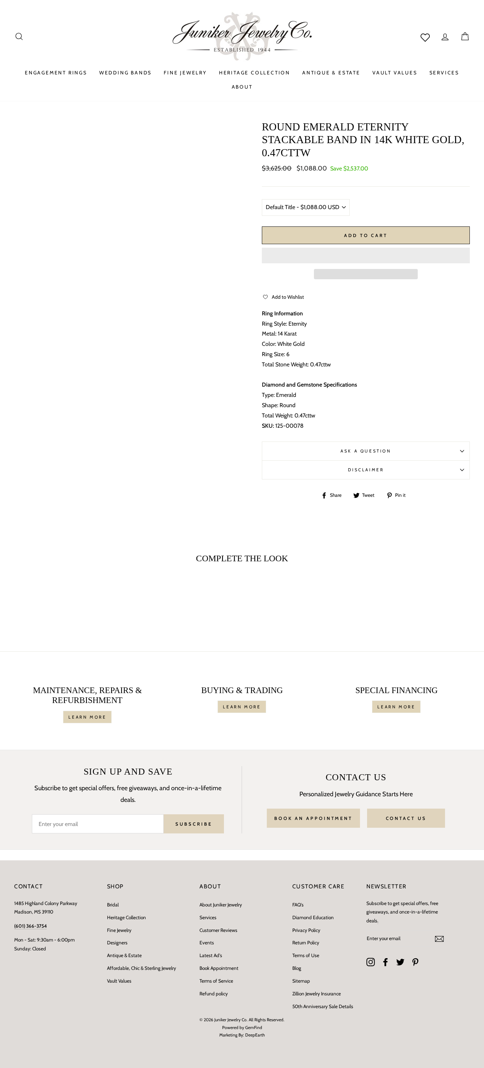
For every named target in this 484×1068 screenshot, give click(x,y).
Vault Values (119, 981)
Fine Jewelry (119, 930)
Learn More (87, 717)
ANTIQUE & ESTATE (331, 72)
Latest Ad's (210, 955)
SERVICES (444, 72)
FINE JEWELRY (185, 72)
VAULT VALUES (394, 72)
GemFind (253, 1027)
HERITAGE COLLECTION (254, 72)
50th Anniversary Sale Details (322, 1006)
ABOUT (242, 87)
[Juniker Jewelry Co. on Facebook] (385, 962)
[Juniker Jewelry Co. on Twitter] (400, 962)
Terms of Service (216, 981)
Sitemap (301, 981)
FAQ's (298, 904)
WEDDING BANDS (125, 72)
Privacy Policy (306, 930)
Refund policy (213, 993)
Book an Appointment (313, 818)
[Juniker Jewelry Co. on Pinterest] (415, 962)
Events (206, 942)
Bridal (113, 904)
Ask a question (366, 451)
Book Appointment (218, 968)
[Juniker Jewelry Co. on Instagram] (370, 962)
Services (207, 917)
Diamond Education (313, 917)
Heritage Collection (126, 917)
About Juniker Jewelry (220, 904)
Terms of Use (305, 955)
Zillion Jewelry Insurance (316, 993)
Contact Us (406, 818)
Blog (296, 968)
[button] (366, 255)
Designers (117, 942)
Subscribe (193, 824)
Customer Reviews (218, 930)
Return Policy (305, 942)
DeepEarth (255, 1035)
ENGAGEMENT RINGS (56, 72)
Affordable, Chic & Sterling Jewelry (141, 968)
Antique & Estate (124, 955)
